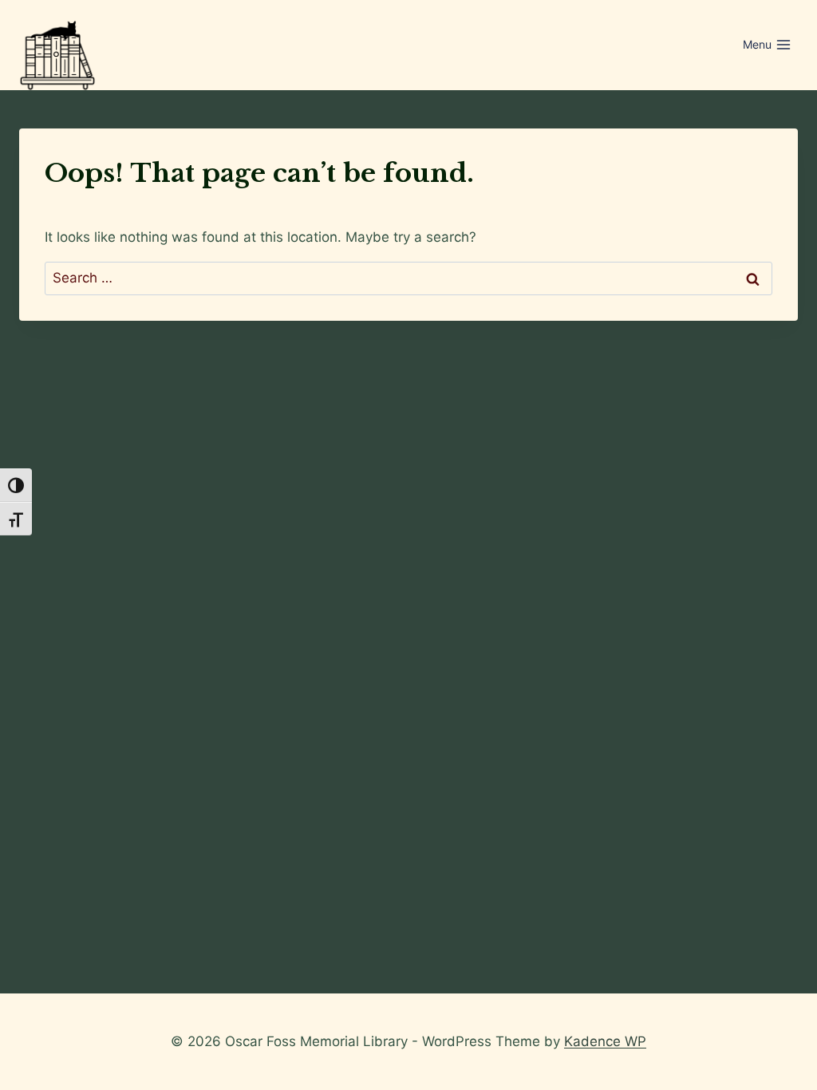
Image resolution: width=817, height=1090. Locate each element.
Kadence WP (605, 1041)
